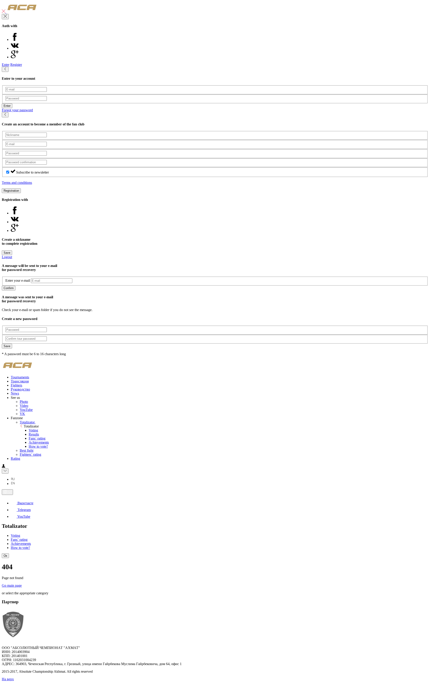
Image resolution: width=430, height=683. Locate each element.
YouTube (26, 410)
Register (16, 65)
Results (34, 434)
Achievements (39, 442)
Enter (5, 65)
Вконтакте (25, 503)
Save (7, 252)
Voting (33, 430)
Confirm (9, 288)
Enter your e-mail (17, 280)
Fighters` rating (30, 454)
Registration (11, 190)
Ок (5, 555)
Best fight (26, 450)
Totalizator (28, 422)
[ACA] (22, 12)
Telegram (24, 510)
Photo (24, 402)
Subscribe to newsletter (32, 172)
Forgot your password (17, 110)
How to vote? (38, 446)
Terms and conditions (17, 183)
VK (22, 414)
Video (24, 406)
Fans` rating (37, 438)
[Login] (3, 466)
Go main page (12, 585)
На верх (8, 679)
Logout (7, 257)
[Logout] (4, 12)
